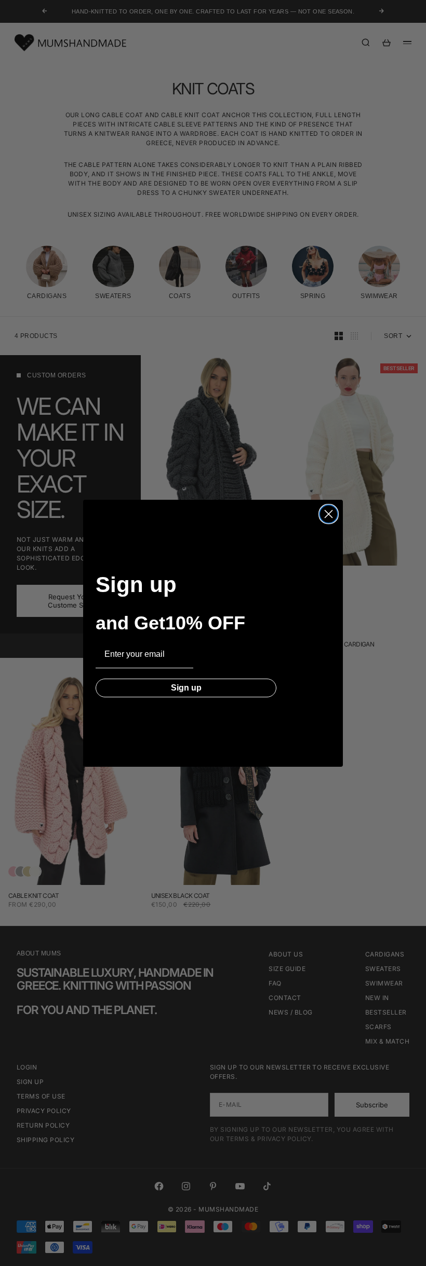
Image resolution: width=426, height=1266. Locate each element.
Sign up (186, 687)
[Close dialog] (329, 514)
